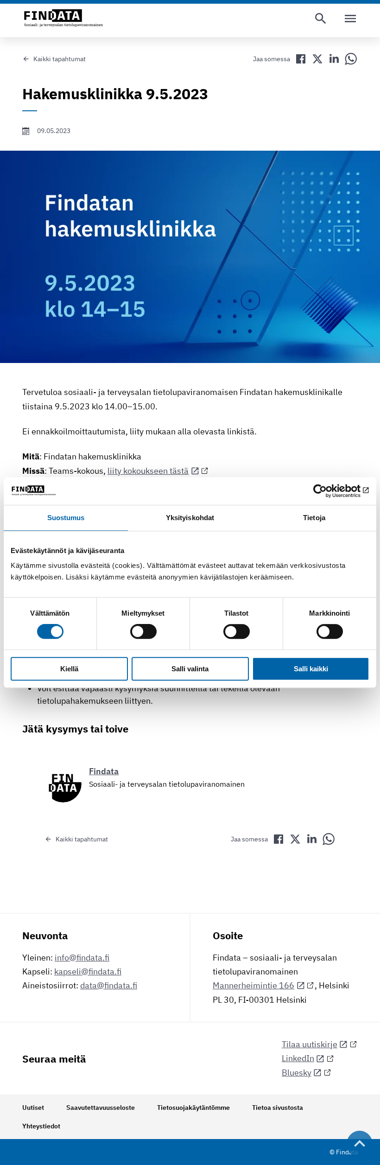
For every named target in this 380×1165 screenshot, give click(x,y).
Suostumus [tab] (66, 518)
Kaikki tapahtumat (59, 59)
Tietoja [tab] (314, 518)
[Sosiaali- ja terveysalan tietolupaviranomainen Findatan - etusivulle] (63, 18)
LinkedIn (298, 1058)
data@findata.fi (108, 985)
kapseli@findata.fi (87, 971)
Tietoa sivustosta (277, 1107)
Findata (104, 771)
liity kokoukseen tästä (148, 470)
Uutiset (33, 1107)
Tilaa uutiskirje (309, 1044)
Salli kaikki (311, 669)
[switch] (143, 631)
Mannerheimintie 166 (253, 985)
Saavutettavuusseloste (100, 1107)
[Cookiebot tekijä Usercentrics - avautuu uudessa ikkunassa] (328, 491)
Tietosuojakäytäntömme (193, 1107)
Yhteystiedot (41, 1126)
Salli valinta (190, 669)
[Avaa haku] (320, 18)
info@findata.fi (82, 957)
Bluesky (296, 1072)
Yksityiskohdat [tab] (190, 518)
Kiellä (69, 669)
